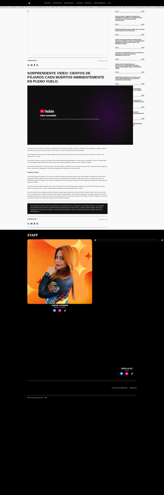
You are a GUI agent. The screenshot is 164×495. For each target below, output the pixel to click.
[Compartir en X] (28, 65)
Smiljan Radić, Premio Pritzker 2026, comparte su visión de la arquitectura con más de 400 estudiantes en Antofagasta (128, 18)
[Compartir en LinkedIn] (31, 65)
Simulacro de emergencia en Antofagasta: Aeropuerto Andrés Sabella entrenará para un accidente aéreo (128, 66)
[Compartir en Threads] (37, 65)
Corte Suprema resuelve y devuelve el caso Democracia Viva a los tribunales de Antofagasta (129, 102)
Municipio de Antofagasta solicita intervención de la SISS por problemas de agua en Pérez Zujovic (129, 113)
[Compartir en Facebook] (34, 65)
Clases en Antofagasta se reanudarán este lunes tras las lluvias (128, 124)
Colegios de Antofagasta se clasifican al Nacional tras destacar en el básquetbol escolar (129, 54)
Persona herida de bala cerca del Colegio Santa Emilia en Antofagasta (129, 30)
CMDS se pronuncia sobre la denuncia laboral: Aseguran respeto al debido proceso (128, 90)
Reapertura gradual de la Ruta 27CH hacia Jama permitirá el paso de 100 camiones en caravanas (127, 79)
